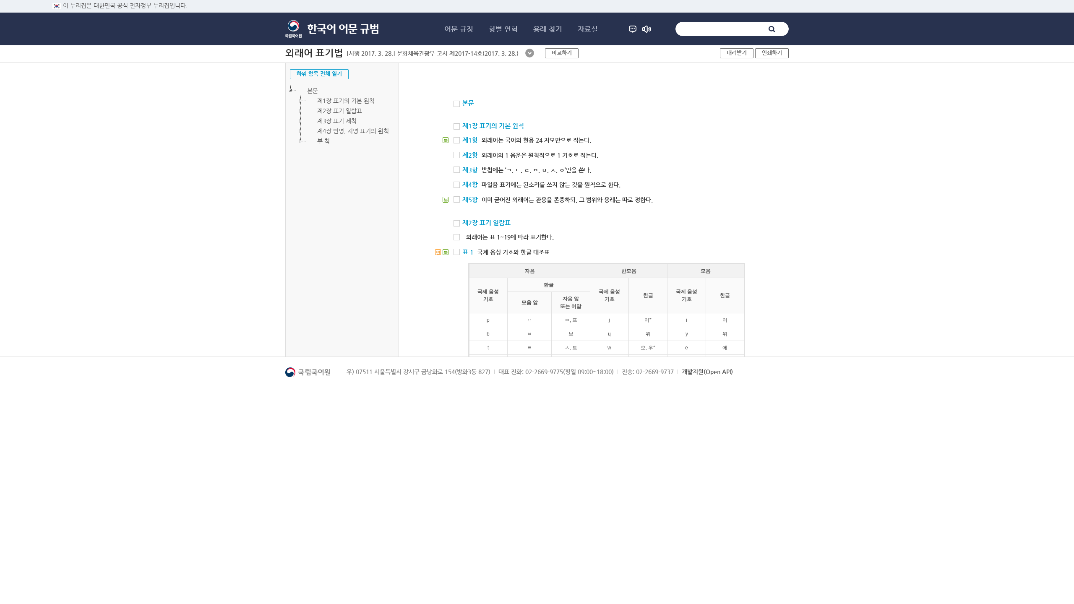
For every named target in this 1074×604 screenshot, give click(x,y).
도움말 (633, 28)
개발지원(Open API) (707, 371)
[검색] (772, 29)
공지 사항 (646, 28)
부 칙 (323, 141)
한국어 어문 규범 (343, 29)
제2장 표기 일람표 (339, 110)
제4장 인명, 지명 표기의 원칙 (353, 131)
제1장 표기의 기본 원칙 (346, 100)
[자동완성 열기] (529, 53)
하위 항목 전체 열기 (319, 73)
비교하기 (562, 52)
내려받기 (737, 52)
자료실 (588, 29)
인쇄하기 (772, 52)
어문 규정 (458, 29)
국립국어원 (293, 29)
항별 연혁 (503, 29)
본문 (312, 90)
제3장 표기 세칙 (337, 120)
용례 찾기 (547, 29)
